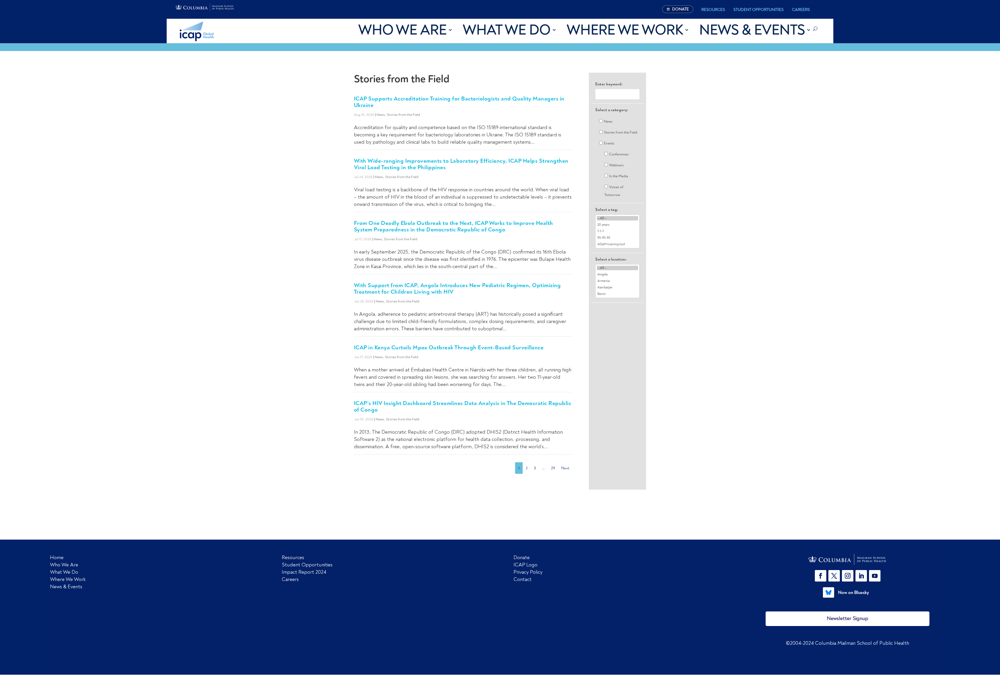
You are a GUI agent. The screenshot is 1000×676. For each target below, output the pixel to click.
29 (553, 468)
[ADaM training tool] (617, 244)
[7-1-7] (617, 231)
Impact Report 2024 (304, 572)
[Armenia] (617, 281)
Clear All (617, 311)
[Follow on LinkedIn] (861, 576)
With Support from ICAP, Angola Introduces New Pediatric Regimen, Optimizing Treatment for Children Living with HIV (457, 288)
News (381, 114)
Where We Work (625, 30)
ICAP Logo (526, 564)
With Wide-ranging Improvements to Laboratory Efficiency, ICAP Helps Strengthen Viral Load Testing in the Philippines (461, 164)
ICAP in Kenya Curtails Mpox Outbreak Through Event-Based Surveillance (449, 347)
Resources (713, 9)
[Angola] (617, 274)
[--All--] (617, 218)
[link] (848, 559)
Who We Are (402, 30)
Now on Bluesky (853, 592)
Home (57, 557)
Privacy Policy (528, 572)
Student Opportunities (758, 9)
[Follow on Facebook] (820, 576)
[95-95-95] (617, 238)
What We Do (507, 30)
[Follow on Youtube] (874, 576)
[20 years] (617, 225)
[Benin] (617, 294)
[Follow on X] (834, 576)
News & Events (752, 30)
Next (565, 468)
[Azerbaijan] (617, 287)
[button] (821, 576)
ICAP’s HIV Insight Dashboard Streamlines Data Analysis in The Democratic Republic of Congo (462, 406)
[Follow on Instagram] (847, 576)
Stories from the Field (403, 114)
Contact (523, 579)
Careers (801, 9)
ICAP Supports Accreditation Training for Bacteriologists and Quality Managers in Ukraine (459, 102)
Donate (522, 557)
